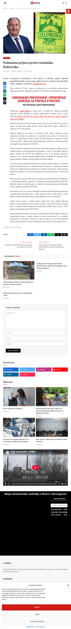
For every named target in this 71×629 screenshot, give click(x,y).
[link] (68, 11)
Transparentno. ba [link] (39, 84)
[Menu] (5, 3)
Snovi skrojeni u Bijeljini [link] (13, 409)
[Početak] (5, 484)
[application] (35, 467)
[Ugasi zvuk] (62, 484)
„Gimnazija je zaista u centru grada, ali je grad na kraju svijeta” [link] (18, 283)
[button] (68, 585)
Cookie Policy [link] (30, 626)
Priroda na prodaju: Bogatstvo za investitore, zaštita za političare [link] (16, 440)
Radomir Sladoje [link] (16, 227)
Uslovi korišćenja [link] (40, 626)
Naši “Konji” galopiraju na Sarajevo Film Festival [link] (51, 440)
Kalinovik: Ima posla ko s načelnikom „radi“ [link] (17, 294)
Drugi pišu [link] (6, 58)
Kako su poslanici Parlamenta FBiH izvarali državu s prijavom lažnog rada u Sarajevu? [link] (51, 247)
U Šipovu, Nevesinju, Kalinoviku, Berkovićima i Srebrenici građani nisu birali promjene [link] (52, 266)
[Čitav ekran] (65, 484)
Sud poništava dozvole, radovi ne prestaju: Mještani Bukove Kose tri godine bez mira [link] (49, 411)
